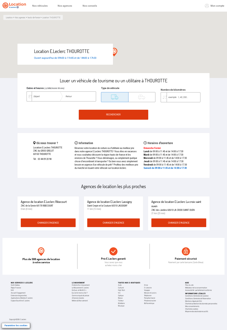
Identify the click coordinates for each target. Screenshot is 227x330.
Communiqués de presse (80, 295)
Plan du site (189, 285)
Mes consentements (192, 306)
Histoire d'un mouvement (81, 285)
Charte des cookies (191, 309)
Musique (121, 306)
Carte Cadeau (15, 285)
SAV (12, 290)
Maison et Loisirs (150, 293)
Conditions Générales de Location (197, 296)
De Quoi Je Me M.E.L (79, 290)
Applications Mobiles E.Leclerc (22, 298)
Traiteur (121, 301)
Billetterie (121, 303)
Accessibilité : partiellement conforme (198, 290)
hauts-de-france (34, 17)
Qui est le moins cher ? (80, 293)
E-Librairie (148, 288)
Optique (120, 295)
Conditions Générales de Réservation (198, 298)
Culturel (121, 288)
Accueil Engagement (18, 293)
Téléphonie (147, 295)
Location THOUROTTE (51, 17)
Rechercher (113, 114)
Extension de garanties (19, 295)
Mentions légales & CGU (193, 301)
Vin (119, 293)
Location (9, 17)
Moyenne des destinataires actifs (196, 311)
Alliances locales (78, 298)
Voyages (147, 290)
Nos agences (20, 17)
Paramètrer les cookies (15, 325)
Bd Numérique (149, 303)
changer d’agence (48, 222)
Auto (119, 285)
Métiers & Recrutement (80, 301)
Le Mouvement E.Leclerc (80, 288)
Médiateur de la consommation (196, 288)
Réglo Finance (16, 288)
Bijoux (120, 298)
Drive (146, 285)
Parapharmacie (149, 298)
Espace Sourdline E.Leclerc (20, 301)
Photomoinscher (150, 301)
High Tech (121, 290)
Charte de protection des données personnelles (201, 304)
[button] (114, 52)
